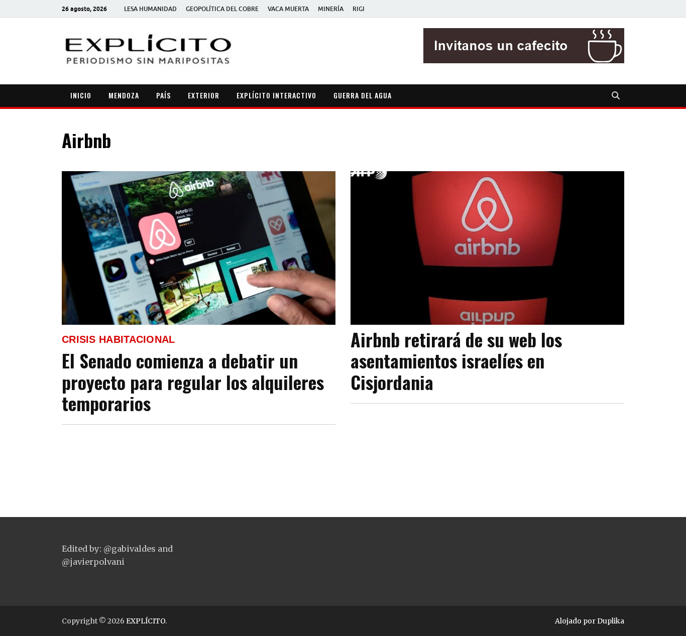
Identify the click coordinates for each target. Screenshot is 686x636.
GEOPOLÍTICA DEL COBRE (222, 9)
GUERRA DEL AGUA (362, 95)
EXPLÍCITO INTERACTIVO (276, 95)
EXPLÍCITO (145, 620)
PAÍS (163, 95)
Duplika (610, 620)
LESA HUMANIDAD (150, 9)
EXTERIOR (203, 95)
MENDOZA (123, 95)
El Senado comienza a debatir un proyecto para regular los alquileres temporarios (193, 381)
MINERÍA (331, 9)
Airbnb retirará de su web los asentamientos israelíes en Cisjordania (456, 360)
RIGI (359, 9)
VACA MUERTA (288, 9)
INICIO (80, 95)
